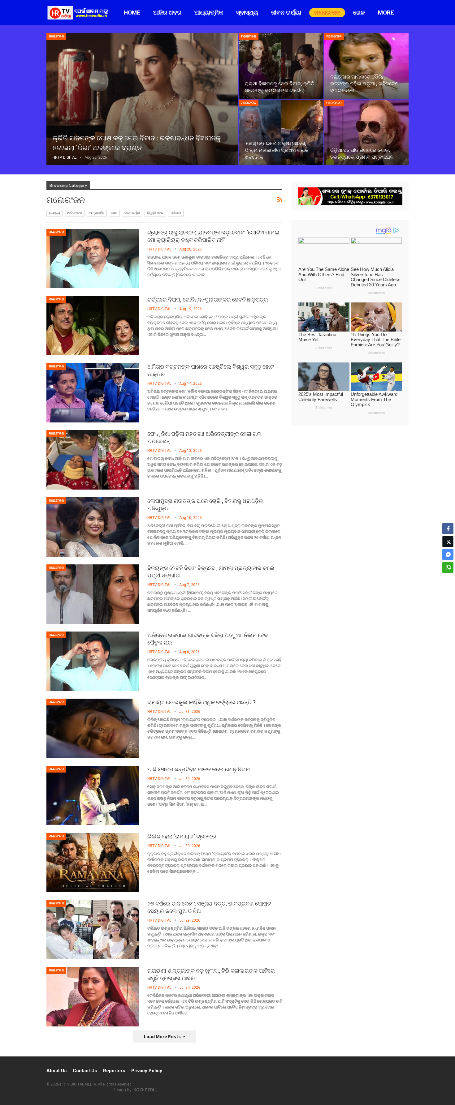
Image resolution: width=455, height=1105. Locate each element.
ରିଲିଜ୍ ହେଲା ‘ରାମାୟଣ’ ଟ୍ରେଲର (181, 836)
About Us (56, 1070)
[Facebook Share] (447, 528)
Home (132, 12)
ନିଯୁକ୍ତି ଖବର (155, 213)
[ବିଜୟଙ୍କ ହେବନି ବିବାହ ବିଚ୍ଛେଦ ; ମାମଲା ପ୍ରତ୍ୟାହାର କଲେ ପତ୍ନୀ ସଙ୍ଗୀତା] (92, 594)
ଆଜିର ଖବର (167, 12)
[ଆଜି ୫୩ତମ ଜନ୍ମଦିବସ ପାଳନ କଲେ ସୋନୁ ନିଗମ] (92, 795)
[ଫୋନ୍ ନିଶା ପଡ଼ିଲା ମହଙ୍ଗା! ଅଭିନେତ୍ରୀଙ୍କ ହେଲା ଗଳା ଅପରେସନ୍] (92, 460)
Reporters (114, 1070)
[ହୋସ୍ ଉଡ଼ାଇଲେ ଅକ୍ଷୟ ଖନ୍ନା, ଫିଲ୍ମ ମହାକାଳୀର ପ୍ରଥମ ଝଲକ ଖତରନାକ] (281, 132)
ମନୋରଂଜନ (327, 12)
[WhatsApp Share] (447, 567)
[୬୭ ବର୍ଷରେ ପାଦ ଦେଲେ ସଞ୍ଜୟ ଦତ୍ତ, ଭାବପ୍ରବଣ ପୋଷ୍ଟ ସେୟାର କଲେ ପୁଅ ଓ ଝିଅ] (92, 929)
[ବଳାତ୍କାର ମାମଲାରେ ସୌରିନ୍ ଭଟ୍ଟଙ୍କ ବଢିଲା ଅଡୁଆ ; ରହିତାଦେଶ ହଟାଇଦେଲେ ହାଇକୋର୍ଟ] (366, 66)
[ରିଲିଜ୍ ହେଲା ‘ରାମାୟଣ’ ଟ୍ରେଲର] (92, 862)
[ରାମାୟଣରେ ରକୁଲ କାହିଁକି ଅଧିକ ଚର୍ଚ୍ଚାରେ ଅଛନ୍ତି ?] (92, 728)
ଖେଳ (359, 12)
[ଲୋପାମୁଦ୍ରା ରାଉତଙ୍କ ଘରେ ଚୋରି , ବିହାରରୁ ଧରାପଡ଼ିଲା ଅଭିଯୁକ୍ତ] (92, 527)
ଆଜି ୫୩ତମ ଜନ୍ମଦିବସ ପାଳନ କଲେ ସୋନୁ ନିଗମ (198, 769)
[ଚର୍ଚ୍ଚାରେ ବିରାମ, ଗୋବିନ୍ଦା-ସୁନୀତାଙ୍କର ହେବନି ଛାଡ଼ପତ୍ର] (92, 325)
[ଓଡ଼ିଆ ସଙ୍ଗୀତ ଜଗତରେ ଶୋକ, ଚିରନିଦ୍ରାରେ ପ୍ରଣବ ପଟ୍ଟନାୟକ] (366, 132)
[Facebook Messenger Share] (447, 554)
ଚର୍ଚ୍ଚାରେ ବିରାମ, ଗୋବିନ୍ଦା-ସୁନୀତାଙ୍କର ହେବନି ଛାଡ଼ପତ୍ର (207, 299)
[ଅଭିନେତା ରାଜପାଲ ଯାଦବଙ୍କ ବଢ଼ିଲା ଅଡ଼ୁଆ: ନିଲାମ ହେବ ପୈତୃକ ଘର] (92, 661)
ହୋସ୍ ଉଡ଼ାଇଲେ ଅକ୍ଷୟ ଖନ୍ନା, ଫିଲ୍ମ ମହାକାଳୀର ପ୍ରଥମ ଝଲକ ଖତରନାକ (277, 150)
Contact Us (85, 1070)
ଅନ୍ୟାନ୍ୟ (54, 213)
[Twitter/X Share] (447, 541)
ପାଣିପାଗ (176, 213)
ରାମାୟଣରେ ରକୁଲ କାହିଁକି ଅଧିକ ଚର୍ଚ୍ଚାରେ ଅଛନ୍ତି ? (201, 702)
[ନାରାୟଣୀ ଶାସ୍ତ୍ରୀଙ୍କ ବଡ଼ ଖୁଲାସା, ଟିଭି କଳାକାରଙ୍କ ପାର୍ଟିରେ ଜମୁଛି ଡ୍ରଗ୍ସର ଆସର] (92, 996)
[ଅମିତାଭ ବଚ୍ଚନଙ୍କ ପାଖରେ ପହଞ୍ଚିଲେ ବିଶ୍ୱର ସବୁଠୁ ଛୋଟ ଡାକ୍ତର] (92, 392)
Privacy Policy (146, 1070)
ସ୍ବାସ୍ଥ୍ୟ (247, 12)
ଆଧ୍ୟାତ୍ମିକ (208, 12)
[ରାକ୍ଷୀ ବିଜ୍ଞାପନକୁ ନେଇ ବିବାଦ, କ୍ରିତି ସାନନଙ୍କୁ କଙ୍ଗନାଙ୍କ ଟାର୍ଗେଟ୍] (281, 66)
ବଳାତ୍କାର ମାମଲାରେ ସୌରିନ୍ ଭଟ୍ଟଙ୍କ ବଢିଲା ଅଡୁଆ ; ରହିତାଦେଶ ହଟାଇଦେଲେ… (364, 83)
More (386, 12)
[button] (448, 579)
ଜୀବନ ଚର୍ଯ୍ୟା (286, 12)
